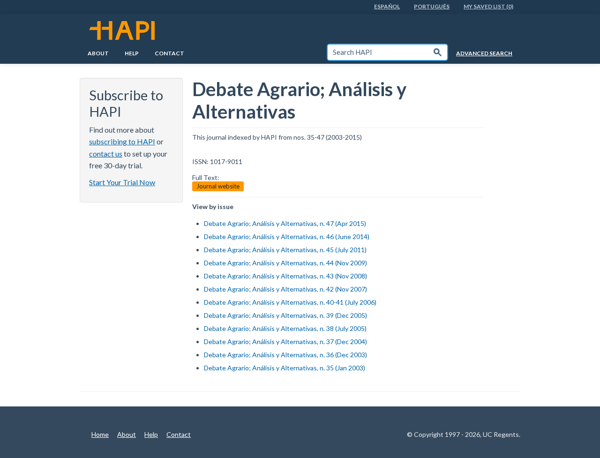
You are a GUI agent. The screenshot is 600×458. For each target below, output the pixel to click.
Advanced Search (484, 53)
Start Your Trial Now (122, 182)
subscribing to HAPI (122, 141)
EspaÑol (387, 6)
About (98, 53)
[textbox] (378, 52)
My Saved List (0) (488, 6)
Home (100, 434)
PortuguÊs (432, 6)
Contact (169, 53)
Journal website (218, 186)
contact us (105, 153)
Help (132, 53)
